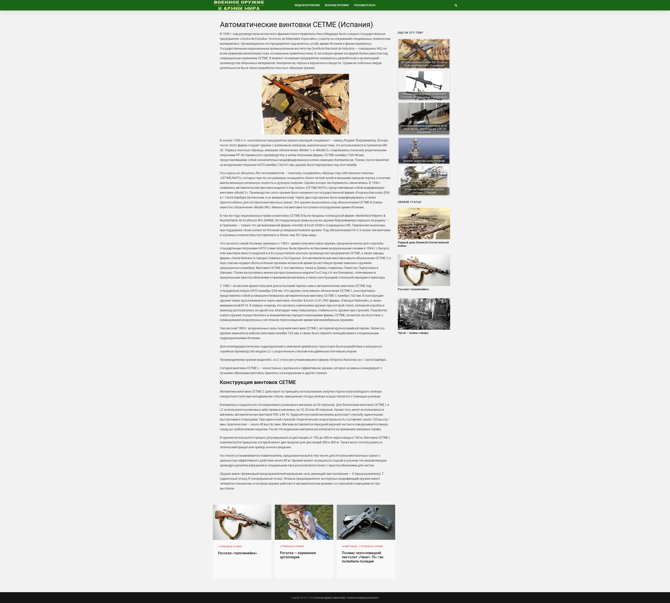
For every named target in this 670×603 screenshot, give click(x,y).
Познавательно (364, 5)
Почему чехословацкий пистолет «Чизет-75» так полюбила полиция (363, 557)
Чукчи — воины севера (413, 333)
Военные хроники (337, 5)
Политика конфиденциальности (362, 598)
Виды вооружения (307, 5)
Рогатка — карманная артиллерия (298, 555)
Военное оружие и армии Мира (330, 598)
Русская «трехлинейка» (413, 289)
